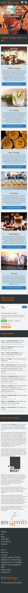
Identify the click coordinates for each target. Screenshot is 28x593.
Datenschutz (6, 570)
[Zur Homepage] (9, 578)
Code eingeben (2, 307)
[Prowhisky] (14, 464)
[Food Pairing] (14, 221)
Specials (4, 544)
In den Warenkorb (6, 327)
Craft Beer (5, 539)
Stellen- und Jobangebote (11, 565)
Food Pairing (6, 542)
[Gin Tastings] (14, 97)
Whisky (4, 532)
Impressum (5, 572)
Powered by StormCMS (12, 583)
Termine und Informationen (14, 84)
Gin (2, 534)
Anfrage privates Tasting (10, 557)
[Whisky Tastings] (14, 55)
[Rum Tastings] (14, 139)
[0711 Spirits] (14, 518)
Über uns (4, 552)
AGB (2, 567)
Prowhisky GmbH (10, 425)
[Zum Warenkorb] (22, 3)
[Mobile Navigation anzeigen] (26, 3)
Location (4, 555)
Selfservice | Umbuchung (11, 560)
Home (3, 550)
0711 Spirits (9, 479)
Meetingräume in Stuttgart (11, 562)
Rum (3, 537)
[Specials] (14, 260)
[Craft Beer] (14, 180)
